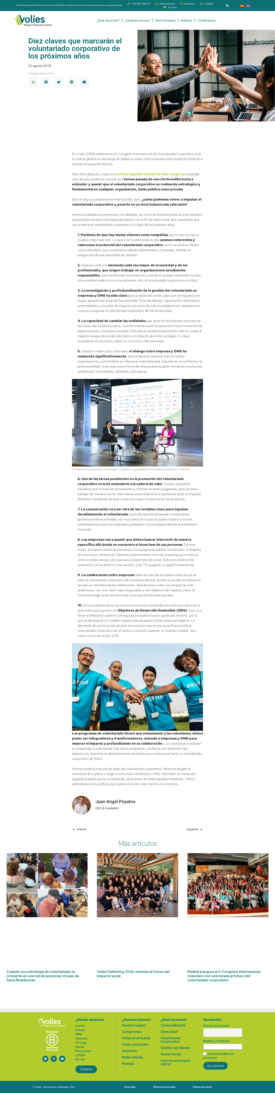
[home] (52, 1022)
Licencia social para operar (176, 1062)
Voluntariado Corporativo (171, 1040)
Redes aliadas (132, 1057)
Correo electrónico (216, 1026)
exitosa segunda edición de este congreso (150, 174)
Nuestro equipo (134, 1025)
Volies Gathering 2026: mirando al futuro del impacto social (133, 973)
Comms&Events (173, 1025)
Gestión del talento (175, 1048)
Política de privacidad (164, 1087)
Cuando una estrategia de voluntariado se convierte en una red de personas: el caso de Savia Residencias (43, 976)
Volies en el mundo (136, 1038)
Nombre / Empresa (216, 1041)
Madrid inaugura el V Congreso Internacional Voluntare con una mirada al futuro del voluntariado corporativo (223, 976)
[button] (227, 5)
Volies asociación (135, 1044)
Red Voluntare (165, 20)
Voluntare (129, 1051)
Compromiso (132, 1031)
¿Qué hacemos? (108, 20)
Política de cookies (202, 1087)
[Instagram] (54, 1059)
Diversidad (169, 1031)
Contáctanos (206, 20)
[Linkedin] (45, 1059)
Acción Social (171, 1054)
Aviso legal (130, 1087)
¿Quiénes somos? (137, 20)
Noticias (186, 20)
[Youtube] (62, 1059)
